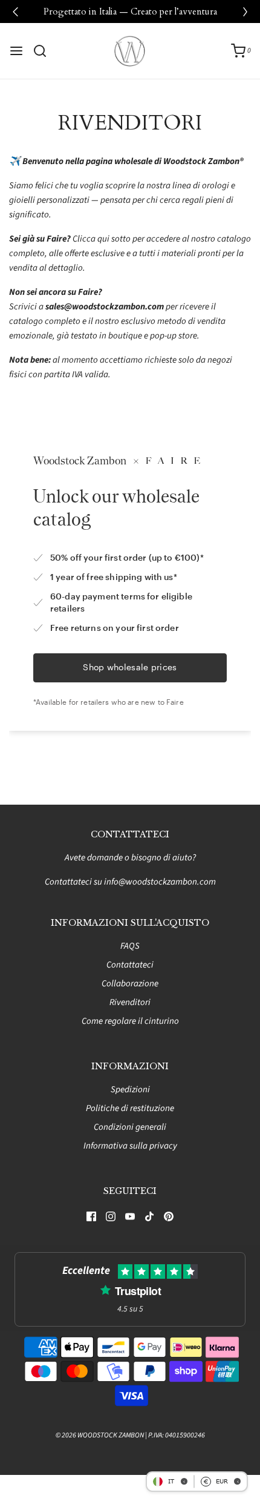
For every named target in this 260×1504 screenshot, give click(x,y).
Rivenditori (130, 1002)
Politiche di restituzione (130, 1108)
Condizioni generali (130, 1127)
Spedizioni (130, 1089)
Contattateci (130, 964)
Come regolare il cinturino (130, 1021)
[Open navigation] (16, 51)
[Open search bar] (44, 51)
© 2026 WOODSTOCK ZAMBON (100, 1435)
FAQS (130, 946)
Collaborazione (130, 983)
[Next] (245, 11)
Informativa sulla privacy (130, 1146)
